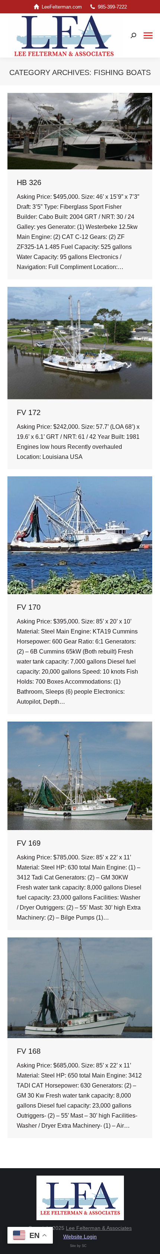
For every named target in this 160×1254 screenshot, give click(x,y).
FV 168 (29, 1051)
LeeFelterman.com (62, 7)
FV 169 (29, 843)
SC (84, 1246)
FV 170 (29, 607)
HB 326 (29, 182)
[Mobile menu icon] (148, 35)
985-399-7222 (112, 7)
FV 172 (29, 412)
